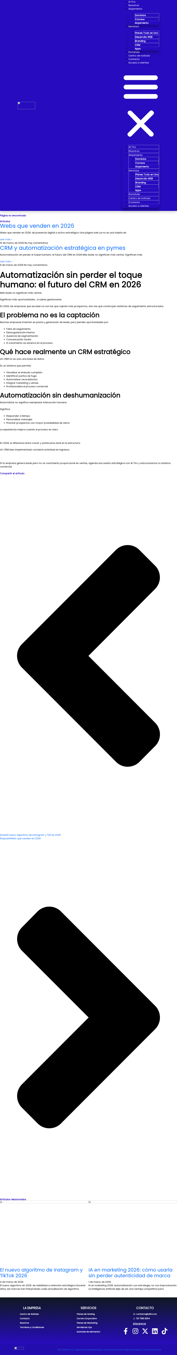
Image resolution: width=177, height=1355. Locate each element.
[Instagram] (135, 1331)
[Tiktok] (164, 1331)
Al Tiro (132, 1)
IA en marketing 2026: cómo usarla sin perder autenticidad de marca (130, 1272)
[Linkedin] (155, 1331)
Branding (140, 41)
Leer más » (6, 239)
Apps (138, 48)
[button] (140, 105)
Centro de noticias (139, 55)
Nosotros (133, 5)
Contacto (134, 59)
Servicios (133, 26)
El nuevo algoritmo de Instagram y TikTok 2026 (41, 1272)
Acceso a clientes (138, 62)
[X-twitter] (145, 1331)
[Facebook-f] (125, 1331)
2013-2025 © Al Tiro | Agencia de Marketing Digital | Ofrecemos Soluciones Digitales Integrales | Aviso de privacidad (109, 1349)
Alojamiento (135, 8)
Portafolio (134, 52)
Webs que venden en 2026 (37, 226)
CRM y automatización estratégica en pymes (62, 248)
